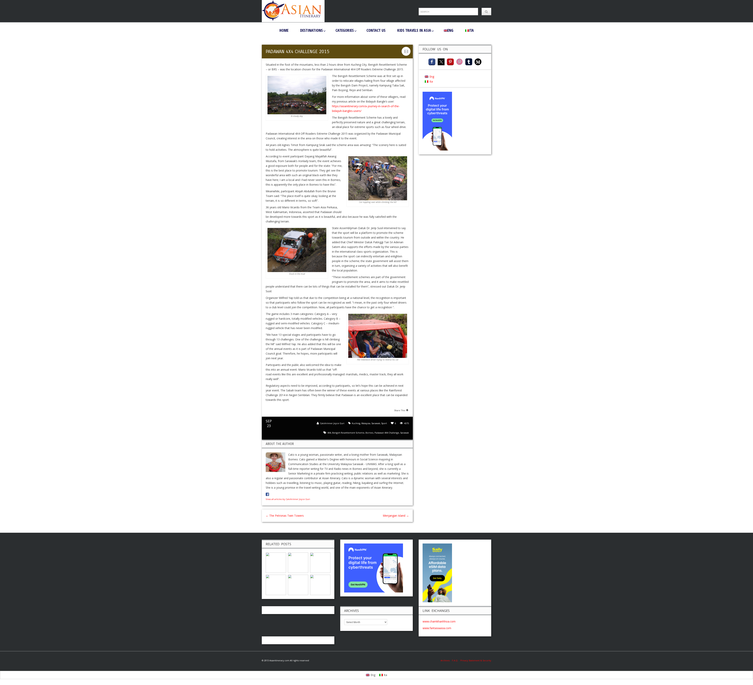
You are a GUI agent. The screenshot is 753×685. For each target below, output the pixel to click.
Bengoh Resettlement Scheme (348, 432)
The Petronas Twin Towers (285, 515)
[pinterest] (450, 61)
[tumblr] (469, 61)
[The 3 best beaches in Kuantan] (320, 584)
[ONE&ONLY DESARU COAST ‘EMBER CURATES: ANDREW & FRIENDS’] (276, 584)
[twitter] (441, 61)
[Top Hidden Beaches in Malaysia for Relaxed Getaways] (298, 562)
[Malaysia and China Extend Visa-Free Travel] (298, 584)
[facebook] (432, 61)
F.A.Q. (455, 660)
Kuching (356, 423)
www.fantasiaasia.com (437, 628)
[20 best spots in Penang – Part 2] (276, 562)
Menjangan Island (396, 515)
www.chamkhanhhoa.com (439, 621)
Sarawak (375, 423)
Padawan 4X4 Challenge (387, 432)
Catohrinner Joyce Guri (332, 423)
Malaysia (365, 423)
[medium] (478, 61)
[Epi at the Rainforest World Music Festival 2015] (320, 562)
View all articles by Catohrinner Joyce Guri (288, 499)
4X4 (329, 432)
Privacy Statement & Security (475, 660)
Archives (446, 660)
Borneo (369, 432)
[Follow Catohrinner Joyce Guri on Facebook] (267, 494)
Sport (384, 423)
